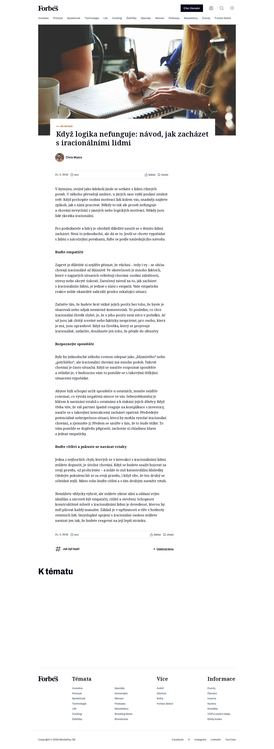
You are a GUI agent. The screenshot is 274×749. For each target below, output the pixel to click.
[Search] (221, 8)
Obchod (161, 693)
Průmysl (58, 18)
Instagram (200, 739)
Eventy (206, 18)
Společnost (73, 18)
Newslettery (191, 18)
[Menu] (232, 8)
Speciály (146, 18)
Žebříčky (131, 18)
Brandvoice (121, 719)
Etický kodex (214, 719)
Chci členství (192, 8)
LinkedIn (216, 739)
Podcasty (174, 18)
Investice (43, 18)
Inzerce (211, 698)
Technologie (92, 18)
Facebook (178, 739)
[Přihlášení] (211, 8)
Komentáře (121, 693)
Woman (159, 18)
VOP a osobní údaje (218, 714)
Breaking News (123, 714)
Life (105, 18)
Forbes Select (223, 18)
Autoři (160, 688)
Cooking (117, 18)
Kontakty (212, 708)
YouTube (230, 739)
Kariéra (211, 703)
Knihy (160, 698)
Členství (212, 693)
